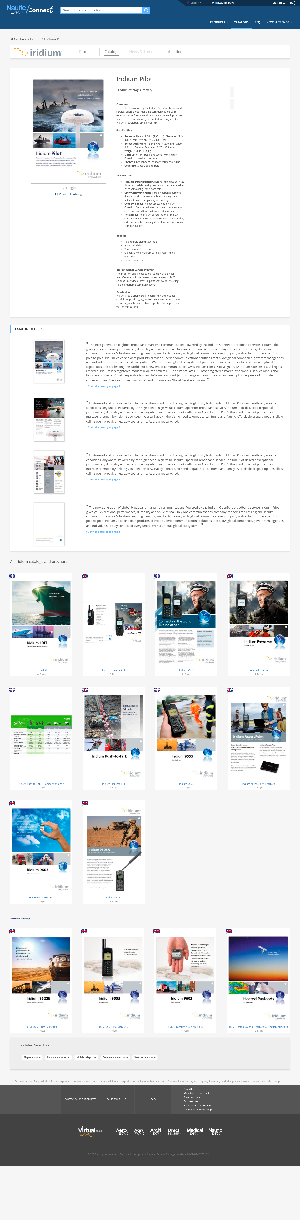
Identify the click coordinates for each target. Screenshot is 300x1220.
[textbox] (101, 10)
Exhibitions (174, 51)
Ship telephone (32, 1057)
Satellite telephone (145, 1057)
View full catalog (70, 194)
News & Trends (277, 22)
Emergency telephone (115, 1057)
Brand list (189, 1089)
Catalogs (241, 22)
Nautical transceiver (58, 1057)
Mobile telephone (86, 1057)
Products (217, 22)
